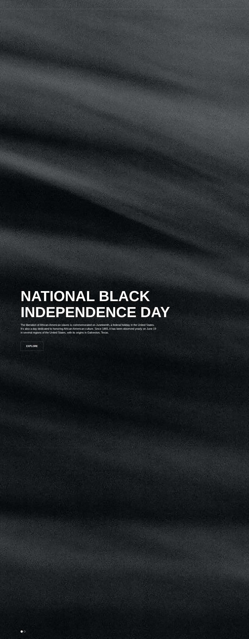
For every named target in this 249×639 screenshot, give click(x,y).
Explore (32, 346)
